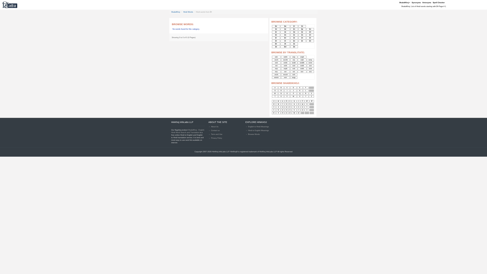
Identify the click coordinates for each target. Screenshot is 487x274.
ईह (294, 44)
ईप (276, 38)
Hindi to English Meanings (258, 130)
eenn (310, 63)
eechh (285, 60)
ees (310, 72)
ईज (294, 29)
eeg (293, 57)
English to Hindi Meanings (258, 127)
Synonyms (416, 3)
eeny (310, 60)
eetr (285, 77)
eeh (293, 74)
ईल (294, 41)
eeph (285, 69)
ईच (276, 29)
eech (276, 60)
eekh (285, 57)
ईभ (302, 38)
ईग (294, 26)
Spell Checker (439, 3)
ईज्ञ (294, 47)
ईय (276, 41)
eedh (302, 66)
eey (276, 72)
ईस (310, 41)
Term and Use (216, 134)
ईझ (302, 29)
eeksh (276, 77)
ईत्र (285, 47)
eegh (302, 57)
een (310, 66)
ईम (310, 38)
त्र (294, 113)
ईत (276, 35)
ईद (294, 35)
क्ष (289, 113)
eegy (293, 77)
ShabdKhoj (404, 3)
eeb (293, 69)
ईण (310, 32)
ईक (276, 26)
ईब (294, 38)
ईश (276, 44)
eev (302, 72)
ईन (310, 35)
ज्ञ (298, 113)
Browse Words (254, 134)
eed (293, 66)
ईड (294, 32)
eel (294, 72)
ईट (276, 32)
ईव (302, 41)
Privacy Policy (216, 138)
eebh (302, 69)
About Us (214, 127)
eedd (293, 63)
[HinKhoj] (9, 4)
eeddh (302, 63)
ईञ (310, 29)
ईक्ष (276, 47)
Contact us (215, 130)
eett (276, 63)
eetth (285, 63)
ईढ (302, 32)
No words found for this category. (186, 29)
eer (285, 72)
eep (276, 69)
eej (294, 60)
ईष (285, 44)
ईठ (285, 32)
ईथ (285, 35)
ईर (285, 41)
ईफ (285, 38)
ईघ (302, 26)
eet (276, 66)
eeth (285, 66)
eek (276, 57)
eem (310, 69)
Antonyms (426, 3)
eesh (276, 74)
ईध (302, 35)
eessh (285, 74)
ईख (285, 26)
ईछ (285, 29)
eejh (302, 60)
